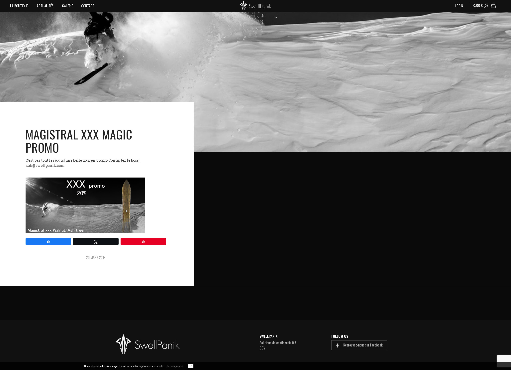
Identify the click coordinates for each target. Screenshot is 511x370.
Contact (87, 5)
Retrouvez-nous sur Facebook (363, 344)
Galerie (67, 5)
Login (459, 5)
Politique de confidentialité (277, 342)
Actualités (45, 5)
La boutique (19, 5)
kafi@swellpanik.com (45, 165)
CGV (262, 347)
